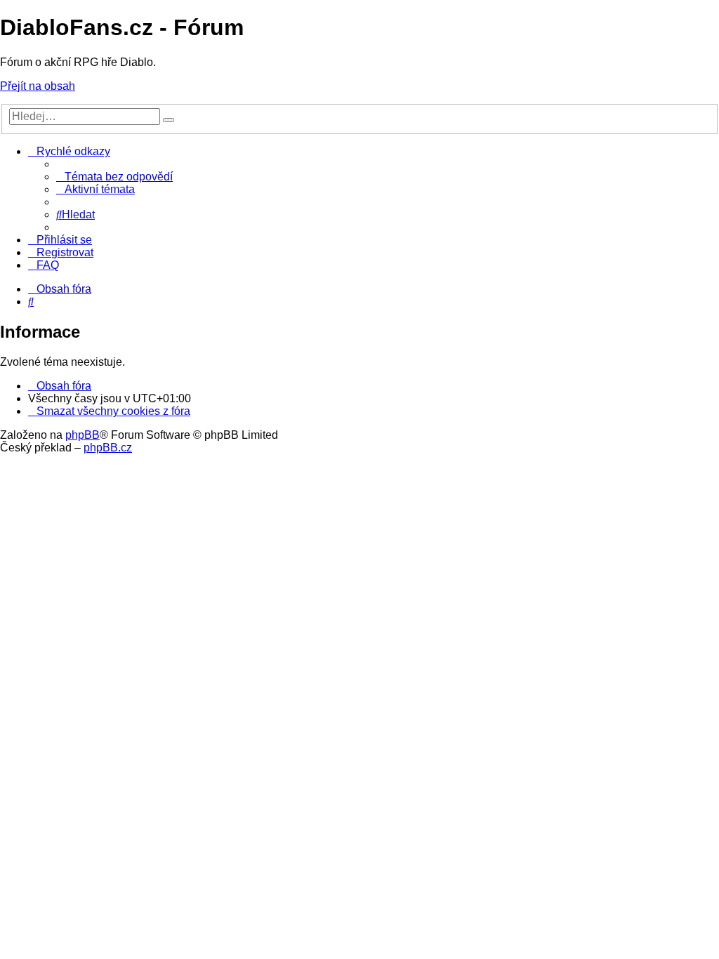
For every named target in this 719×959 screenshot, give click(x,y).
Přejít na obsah (37, 86)
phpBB (82, 435)
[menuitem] (114, 177)
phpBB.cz (108, 448)
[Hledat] (168, 120)
